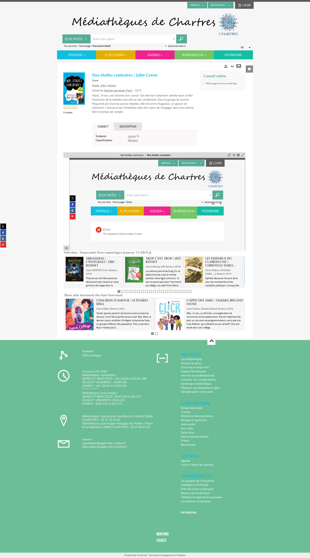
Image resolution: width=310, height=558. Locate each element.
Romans (133, 140)
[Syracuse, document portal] (155, 24)
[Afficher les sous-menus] (203, 5)
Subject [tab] (103, 126)
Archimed (142, 555)
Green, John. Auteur (104, 85)
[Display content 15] (174, 291)
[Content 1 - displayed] (119, 291)
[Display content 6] (138, 291)
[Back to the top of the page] (211, 341)
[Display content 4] (130, 291)
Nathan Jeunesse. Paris (118, 90)
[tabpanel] (155, 200)
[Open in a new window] (229, 155)
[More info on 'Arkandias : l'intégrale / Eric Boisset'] (74, 269)
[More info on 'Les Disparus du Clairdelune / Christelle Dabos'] (193, 270)
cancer (132, 136)
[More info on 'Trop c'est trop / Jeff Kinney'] (134, 270)
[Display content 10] (154, 291)
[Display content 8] (146, 291)
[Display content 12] (162, 291)
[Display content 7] (142, 291)
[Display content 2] (122, 291)
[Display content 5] (134, 291)
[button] (74, 88)
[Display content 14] (170, 291)
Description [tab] (127, 126)
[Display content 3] (126, 291)
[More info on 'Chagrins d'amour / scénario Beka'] (80, 317)
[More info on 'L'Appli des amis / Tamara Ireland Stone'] (170, 319)
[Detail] (238, 155)
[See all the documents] (150, 253)
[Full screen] (243, 155)
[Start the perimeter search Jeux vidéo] (181, 38)
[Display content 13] (166, 291)
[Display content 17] (182, 291)
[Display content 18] (186, 291)
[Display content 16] (178, 291)
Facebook (87, 351)
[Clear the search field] (174, 38)
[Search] (138, 136)
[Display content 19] (190, 291)
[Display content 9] (150, 291)
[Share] (234, 155)
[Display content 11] (158, 291)
